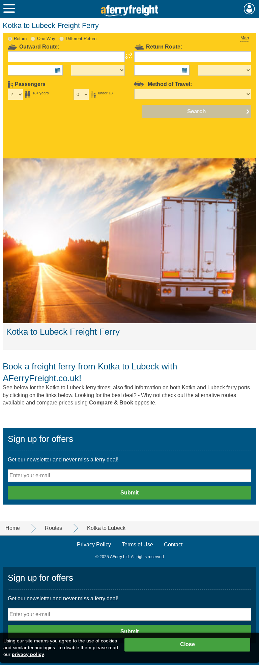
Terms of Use (137, 544)
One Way (46, 38)
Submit (129, 492)
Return (20, 38)
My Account (249, 8)
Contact (173, 544)
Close (187, 644)
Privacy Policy (94, 544)
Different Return (81, 38)
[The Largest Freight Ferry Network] (129, 10)
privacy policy (28, 654)
